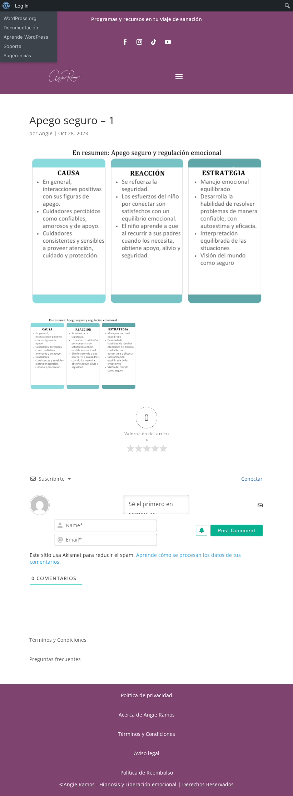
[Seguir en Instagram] (139, 42)
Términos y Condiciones (57, 639)
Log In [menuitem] (22, 6)
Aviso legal (146, 753)
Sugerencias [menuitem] (17, 55)
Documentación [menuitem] (21, 27)
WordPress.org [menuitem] (20, 18)
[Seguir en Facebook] (125, 42)
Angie (46, 133)
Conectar (251, 478)
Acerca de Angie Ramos (147, 714)
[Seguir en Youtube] (168, 42)
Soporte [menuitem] (12, 46)
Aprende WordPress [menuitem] (26, 37)
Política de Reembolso (146, 772)
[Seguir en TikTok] (153, 42)
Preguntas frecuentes (55, 659)
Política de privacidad (146, 695)
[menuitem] (6, 5)
